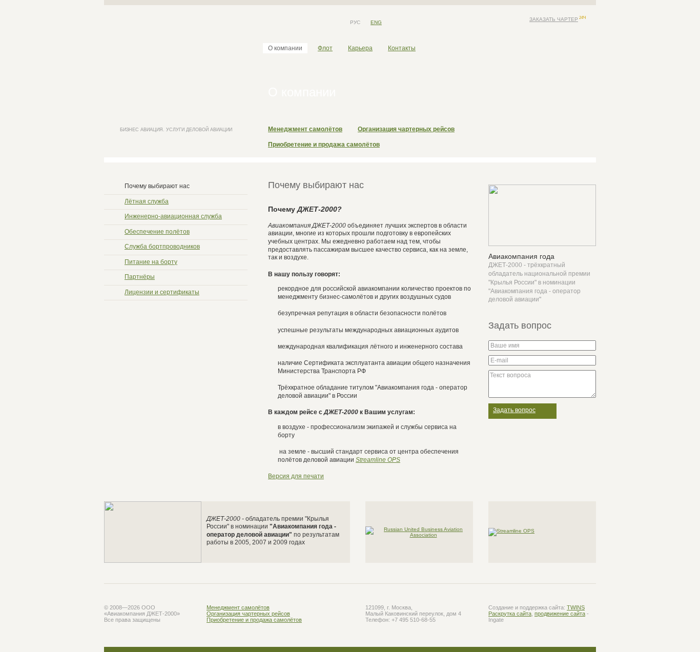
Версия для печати (296, 476)
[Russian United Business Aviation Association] (419, 531)
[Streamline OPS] (511, 531)
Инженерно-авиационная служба (173, 216)
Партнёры (140, 276)
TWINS (576, 607)
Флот (325, 48)
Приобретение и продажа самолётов (324, 144)
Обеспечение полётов (157, 231)
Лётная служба (147, 201)
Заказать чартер (553, 19)
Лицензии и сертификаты (162, 292)
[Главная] (270, 23)
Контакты (402, 48)
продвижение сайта (559, 613)
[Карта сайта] (301, 23)
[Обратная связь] (286, 23)
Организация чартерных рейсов (406, 129)
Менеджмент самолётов (305, 129)
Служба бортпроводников (162, 246)
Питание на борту (151, 262)
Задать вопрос (514, 410)
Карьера (360, 48)
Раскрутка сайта (509, 613)
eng (376, 22)
